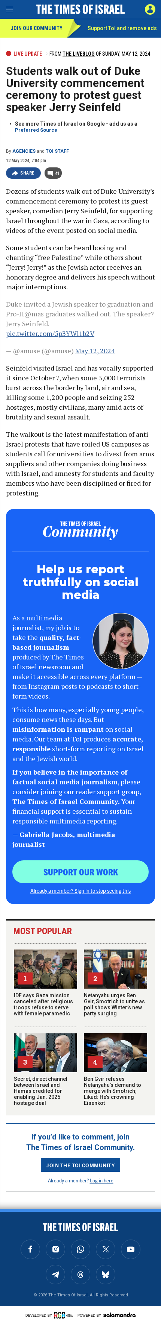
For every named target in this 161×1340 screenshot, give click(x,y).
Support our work (80, 871)
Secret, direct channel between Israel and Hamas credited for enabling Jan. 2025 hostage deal (40, 1091)
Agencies (24, 151)
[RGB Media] (64, 1315)
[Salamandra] (119, 1315)
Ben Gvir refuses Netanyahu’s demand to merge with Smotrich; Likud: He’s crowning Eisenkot (112, 1091)
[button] (150, 9)
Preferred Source (36, 130)
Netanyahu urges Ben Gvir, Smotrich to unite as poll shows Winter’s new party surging (114, 1004)
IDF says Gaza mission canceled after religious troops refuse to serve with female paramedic (43, 1004)
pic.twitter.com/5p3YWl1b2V (50, 333)
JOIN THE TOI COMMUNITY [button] (80, 1165)
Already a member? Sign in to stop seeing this (80, 890)
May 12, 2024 (95, 350)
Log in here (101, 1180)
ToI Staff (57, 151)
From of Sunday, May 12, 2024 (99, 54)
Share (27, 173)
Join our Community (36, 28)
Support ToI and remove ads (122, 28)
